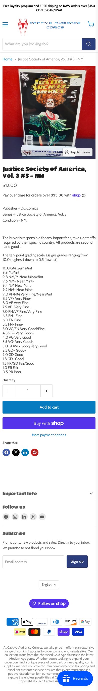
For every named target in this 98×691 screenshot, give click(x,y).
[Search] (88, 44)
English (47, 584)
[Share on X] (16, 452)
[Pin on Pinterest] (34, 452)
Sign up (77, 561)
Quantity (9, 380)
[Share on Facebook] (6, 452)
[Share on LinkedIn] (25, 452)
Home (8, 59)
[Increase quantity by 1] (47, 390)
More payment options (49, 435)
